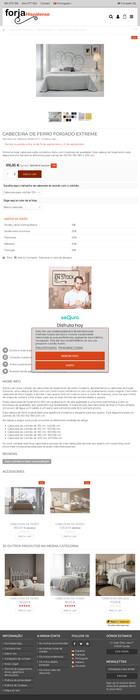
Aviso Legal (11, 663)
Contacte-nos (12, 648)
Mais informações (46, 347)
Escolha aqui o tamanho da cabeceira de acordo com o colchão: (42, 185)
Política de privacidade (17, 680)
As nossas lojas (13, 643)
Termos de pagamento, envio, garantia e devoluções (18, 672)
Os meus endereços (51, 656)
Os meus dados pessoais (48, 663)
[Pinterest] (87, 643)
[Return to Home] (4, 30)
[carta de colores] (70, 117)
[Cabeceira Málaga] (115, 575)
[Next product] (136, 29)
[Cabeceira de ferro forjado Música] (24, 575)
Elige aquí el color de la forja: (21, 200)
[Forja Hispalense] (55, 16)
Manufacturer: (10, 139)
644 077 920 (29, 3)
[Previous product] (134, 29)
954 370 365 (11, 3)
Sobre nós (10, 653)
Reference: (22, 139)
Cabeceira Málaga (115, 598)
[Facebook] (74, 643)
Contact (45, 3)
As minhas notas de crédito (50, 650)
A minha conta (48, 636)
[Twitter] (81, 643)
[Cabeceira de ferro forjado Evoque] (70, 501)
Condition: (46, 139)
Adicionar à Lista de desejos (55, 257)
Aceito (70, 365)
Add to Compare (27, 257)
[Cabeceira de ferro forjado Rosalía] (70, 575)
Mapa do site (12, 690)
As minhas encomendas (53, 643)
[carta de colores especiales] (85, 117)
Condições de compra (17, 658)
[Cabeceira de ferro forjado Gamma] (24, 501)
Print (9, 257)
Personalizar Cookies (70, 347)
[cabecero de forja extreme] (55, 117)
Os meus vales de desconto (49, 671)
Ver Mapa (122, 651)
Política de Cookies (15, 685)
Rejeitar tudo (70, 356)
